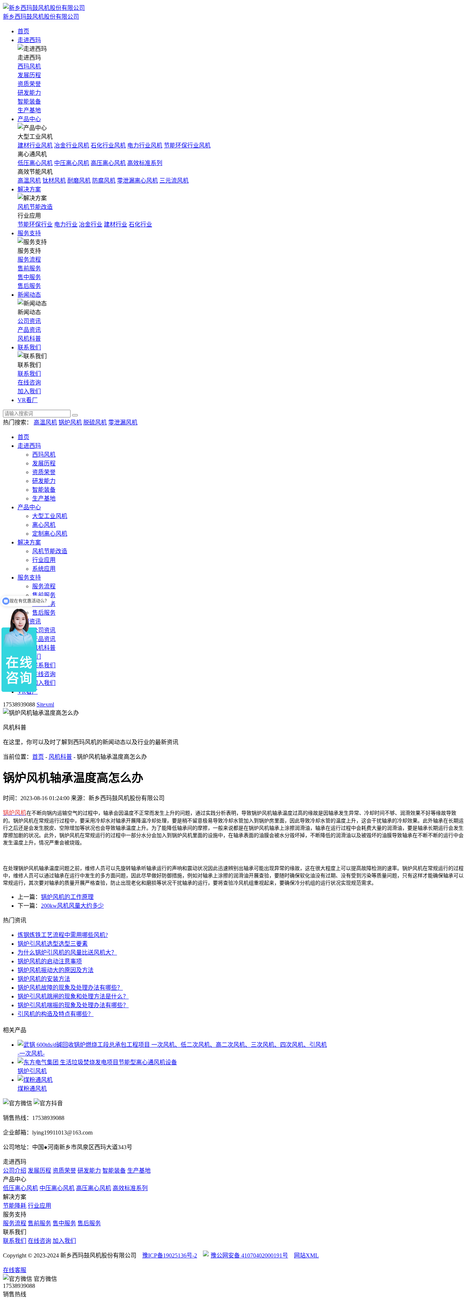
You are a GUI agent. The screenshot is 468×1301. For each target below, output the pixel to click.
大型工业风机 (49, 516)
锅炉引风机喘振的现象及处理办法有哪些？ (73, 1005)
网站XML (306, 1255)
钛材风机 (54, 180)
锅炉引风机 (32, 1071)
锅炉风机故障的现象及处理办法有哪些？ (70, 988)
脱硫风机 (95, 422)
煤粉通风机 (32, 1089)
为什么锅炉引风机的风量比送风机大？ (67, 952)
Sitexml (45, 704)
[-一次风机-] (241, 1044)
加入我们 (29, 391)
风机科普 (29, 338)
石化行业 (140, 224)
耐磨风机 (79, 180)
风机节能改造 (35, 207)
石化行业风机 (108, 145)
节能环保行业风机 (187, 145)
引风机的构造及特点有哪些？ (56, 1014)
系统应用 (44, 569)
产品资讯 (29, 330)
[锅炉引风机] (241, 1061)
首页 (23, 31)
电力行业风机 (144, 145)
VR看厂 (28, 400)
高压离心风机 (108, 163)
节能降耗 (14, 1206)
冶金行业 (90, 224)
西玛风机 (29, 66)
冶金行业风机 (71, 145)
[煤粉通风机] (241, 1079)
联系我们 (29, 347)
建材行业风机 (35, 145)
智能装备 (29, 101)
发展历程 (29, 75)
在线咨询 (29, 382)
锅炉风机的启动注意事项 (50, 961)
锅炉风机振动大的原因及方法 (56, 970)
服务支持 (29, 233)
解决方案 (29, 189)
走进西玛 (29, 40)
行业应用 (44, 560)
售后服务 (29, 286)
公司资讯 (29, 321)
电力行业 (66, 224)
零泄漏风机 (122, 422)
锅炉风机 (70, 422)
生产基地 (29, 110)
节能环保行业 (35, 224)
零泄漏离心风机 (137, 180)
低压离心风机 (35, 163)
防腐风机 (104, 180)
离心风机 (44, 525)
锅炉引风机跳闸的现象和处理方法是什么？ (73, 996)
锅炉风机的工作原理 (67, 897)
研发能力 (29, 93)
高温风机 (29, 180)
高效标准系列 (144, 163)
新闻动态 (29, 295)
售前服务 (29, 268)
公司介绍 (14, 1170)
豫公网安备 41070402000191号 (249, 1255)
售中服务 (29, 277)
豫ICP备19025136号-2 (169, 1255)
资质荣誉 (29, 84)
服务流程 (29, 259)
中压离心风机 (71, 163)
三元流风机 (174, 180)
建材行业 (115, 224)
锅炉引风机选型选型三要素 (53, 944)
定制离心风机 (49, 533)
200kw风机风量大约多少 (72, 906)
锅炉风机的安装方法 (44, 979)
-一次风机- (31, 1053)
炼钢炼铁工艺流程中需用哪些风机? (63, 935)
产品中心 (29, 119)
